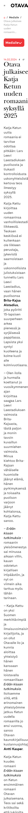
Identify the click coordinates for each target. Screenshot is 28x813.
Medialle (14, 17)
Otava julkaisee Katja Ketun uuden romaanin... (12, 27)
